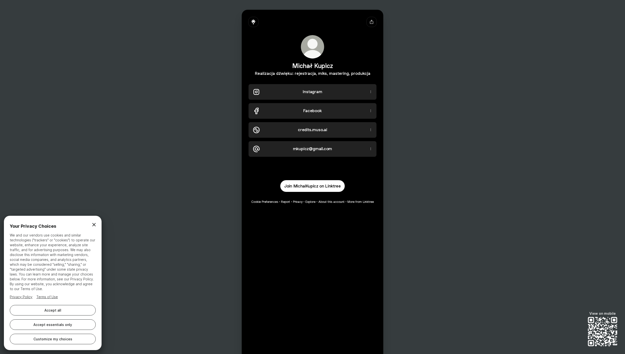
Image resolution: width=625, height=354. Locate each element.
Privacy (297, 202)
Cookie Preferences (264, 202)
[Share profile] (371, 22)
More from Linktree (360, 202)
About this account (331, 202)
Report (285, 202)
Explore (310, 202)
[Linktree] (253, 22)
